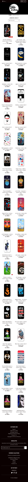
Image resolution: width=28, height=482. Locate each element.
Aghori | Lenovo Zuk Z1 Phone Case (21, 84)
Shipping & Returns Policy (14, 433)
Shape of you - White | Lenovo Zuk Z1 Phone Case (21, 170)
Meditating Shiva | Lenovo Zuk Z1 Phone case (21, 412)
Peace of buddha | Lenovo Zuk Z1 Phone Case (7, 192)
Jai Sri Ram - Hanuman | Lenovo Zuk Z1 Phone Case (21, 192)
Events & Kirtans (14, 459)
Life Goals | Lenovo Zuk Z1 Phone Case (20, 255)
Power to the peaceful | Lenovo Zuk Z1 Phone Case (7, 106)
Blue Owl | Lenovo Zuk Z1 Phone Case (21, 344)
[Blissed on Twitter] (12, 473)
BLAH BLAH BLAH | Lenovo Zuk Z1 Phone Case (21, 367)
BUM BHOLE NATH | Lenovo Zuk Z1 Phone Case (7, 256)
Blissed (15, 477)
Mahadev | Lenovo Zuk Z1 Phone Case (7, 84)
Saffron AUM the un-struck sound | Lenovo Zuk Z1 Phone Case (7, 301)
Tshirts (14, 460)
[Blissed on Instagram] (16, 473)
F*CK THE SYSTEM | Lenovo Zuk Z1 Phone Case (7, 170)
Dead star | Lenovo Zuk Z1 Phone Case (20, 148)
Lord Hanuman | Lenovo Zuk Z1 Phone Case (7, 234)
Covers (14, 462)
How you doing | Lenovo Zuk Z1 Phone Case (7, 389)
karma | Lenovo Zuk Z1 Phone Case (7, 64)
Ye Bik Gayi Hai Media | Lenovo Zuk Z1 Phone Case (21, 390)
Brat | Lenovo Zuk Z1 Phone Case (7, 127)
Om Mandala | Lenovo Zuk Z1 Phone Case (21, 278)
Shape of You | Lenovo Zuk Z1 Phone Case (7, 214)
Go (25, 447)
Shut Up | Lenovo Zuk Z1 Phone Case (20, 127)
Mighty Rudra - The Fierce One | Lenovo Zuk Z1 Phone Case (21, 301)
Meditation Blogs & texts (14, 457)
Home (10, 15)
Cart (24, 1)
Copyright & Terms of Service (14, 436)
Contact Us (14, 435)
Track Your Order (14, 430)
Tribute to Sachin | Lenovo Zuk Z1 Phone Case (7, 279)
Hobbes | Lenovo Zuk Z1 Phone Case (21, 105)
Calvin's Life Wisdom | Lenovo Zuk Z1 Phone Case (7, 323)
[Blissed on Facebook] (14, 473)
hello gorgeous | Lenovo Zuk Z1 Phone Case (7, 148)
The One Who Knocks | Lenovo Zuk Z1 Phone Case (7, 367)
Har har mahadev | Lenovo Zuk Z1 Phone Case (7, 41)
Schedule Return (14, 432)
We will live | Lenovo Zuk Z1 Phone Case (20, 234)
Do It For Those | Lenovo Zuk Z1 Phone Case (21, 322)
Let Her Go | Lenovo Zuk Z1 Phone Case (21, 214)
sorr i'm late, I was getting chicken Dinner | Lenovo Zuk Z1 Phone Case (20, 41)
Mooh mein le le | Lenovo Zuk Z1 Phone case (21, 64)
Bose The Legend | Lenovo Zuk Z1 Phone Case (7, 345)
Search (14, 429)
